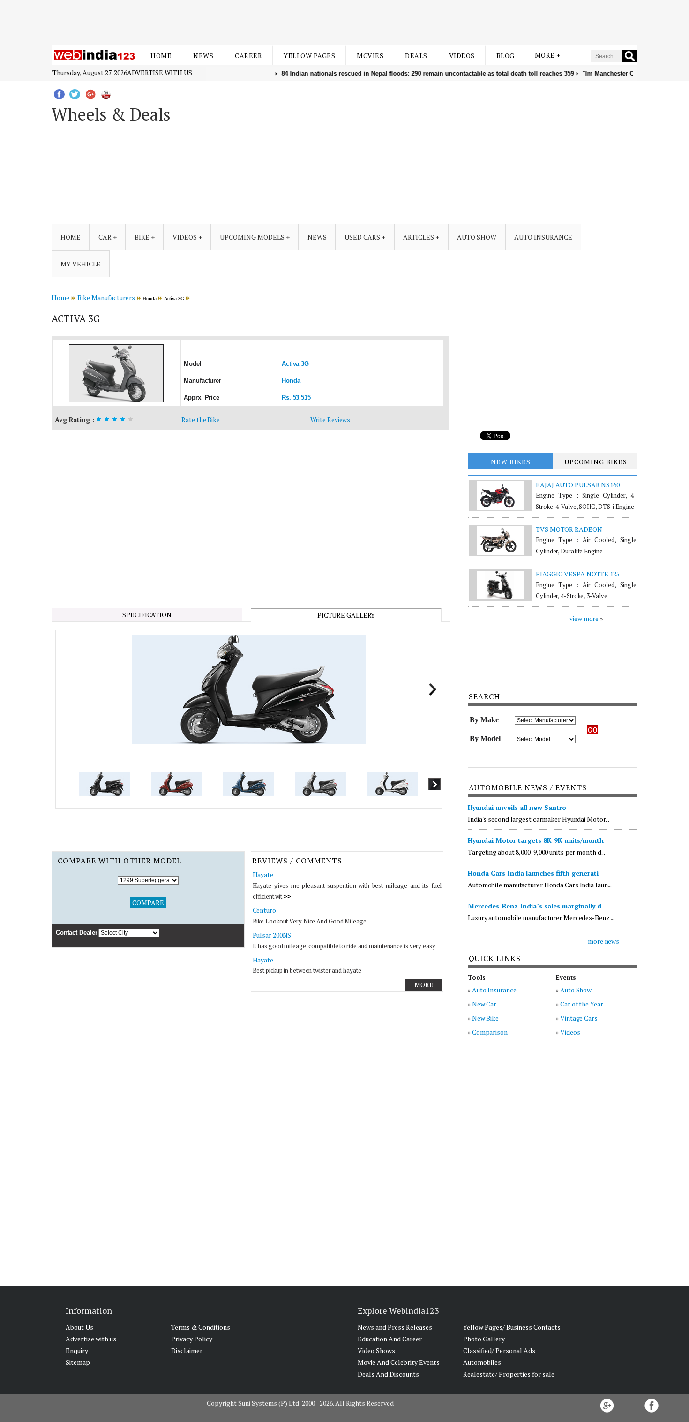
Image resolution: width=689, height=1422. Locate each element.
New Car (484, 1003)
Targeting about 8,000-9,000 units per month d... (536, 851)
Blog (505, 55)
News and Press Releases (395, 1327)
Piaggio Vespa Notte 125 (578, 573)
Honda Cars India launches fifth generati (533, 873)
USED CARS (362, 237)
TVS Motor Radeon (569, 529)
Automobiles (482, 1362)
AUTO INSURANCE (543, 237)
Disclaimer (186, 1350)
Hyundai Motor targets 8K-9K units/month (536, 840)
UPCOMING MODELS (252, 237)
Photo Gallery (484, 1338)
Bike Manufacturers (106, 297)
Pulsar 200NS (272, 934)
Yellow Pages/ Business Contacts (512, 1327)
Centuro (264, 910)
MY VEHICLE (80, 263)
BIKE (142, 237)
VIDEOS (184, 237)
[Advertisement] (344, 22)
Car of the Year (581, 1003)
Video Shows (376, 1350)
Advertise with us (159, 72)
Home (161, 55)
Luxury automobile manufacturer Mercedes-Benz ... (541, 917)
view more (584, 618)
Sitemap (78, 1362)
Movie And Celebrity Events (399, 1362)
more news (603, 941)
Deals (416, 55)
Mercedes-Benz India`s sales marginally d (534, 905)
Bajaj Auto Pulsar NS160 (578, 484)
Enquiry (77, 1350)
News (203, 55)
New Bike (485, 1018)
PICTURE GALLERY (346, 615)
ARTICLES (418, 237)
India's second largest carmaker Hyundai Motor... (538, 819)
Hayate (263, 874)
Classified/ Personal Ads (499, 1350)
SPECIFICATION (147, 614)
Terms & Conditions (200, 1327)
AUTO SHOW (476, 237)
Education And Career (390, 1338)
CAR (105, 237)
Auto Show (576, 989)
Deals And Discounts (388, 1373)
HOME (70, 237)
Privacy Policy (191, 1338)
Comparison (490, 1032)
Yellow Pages (309, 55)
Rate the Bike (200, 419)
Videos (462, 55)
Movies (370, 55)
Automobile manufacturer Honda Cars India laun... (540, 884)
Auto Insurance (494, 989)
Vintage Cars (579, 1018)
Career (248, 55)
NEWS (317, 237)
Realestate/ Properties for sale (508, 1373)
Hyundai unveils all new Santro (517, 807)
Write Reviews (330, 419)
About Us (79, 1327)
